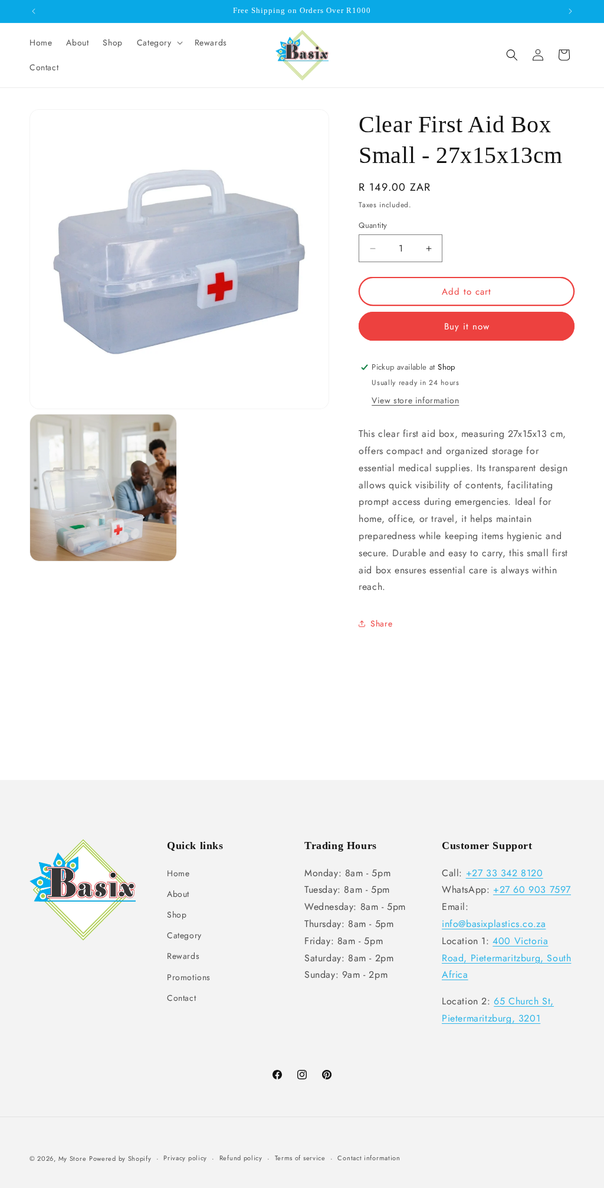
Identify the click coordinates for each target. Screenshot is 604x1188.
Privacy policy (185, 1158)
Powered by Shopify (120, 1158)
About (178, 894)
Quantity (373, 225)
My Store (72, 1158)
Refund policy (240, 1158)
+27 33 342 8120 (504, 873)
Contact (181, 998)
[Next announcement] (570, 11)
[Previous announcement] (34, 11)
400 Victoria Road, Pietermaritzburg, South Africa (506, 958)
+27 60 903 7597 (532, 889)
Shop (176, 915)
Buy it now (467, 326)
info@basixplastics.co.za (494, 924)
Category (184, 935)
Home (178, 873)
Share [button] (381, 623)
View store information (415, 400)
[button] (159, 42)
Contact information (368, 1158)
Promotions (189, 977)
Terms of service (300, 1158)
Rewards (183, 956)
